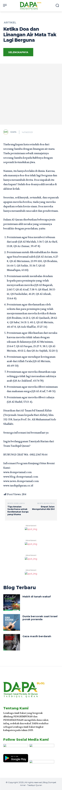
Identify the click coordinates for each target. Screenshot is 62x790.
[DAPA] (6, 132)
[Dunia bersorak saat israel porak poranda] (11, 622)
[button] (57, 5)
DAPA (13, 132)
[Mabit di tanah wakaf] (11, 602)
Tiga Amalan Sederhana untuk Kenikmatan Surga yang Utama (17, 510)
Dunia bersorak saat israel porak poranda (39, 618)
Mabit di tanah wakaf (36, 596)
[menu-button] (4, 5)
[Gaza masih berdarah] (11, 642)
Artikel (10, 22)
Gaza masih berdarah (36, 636)
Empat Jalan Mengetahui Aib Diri (43, 508)
